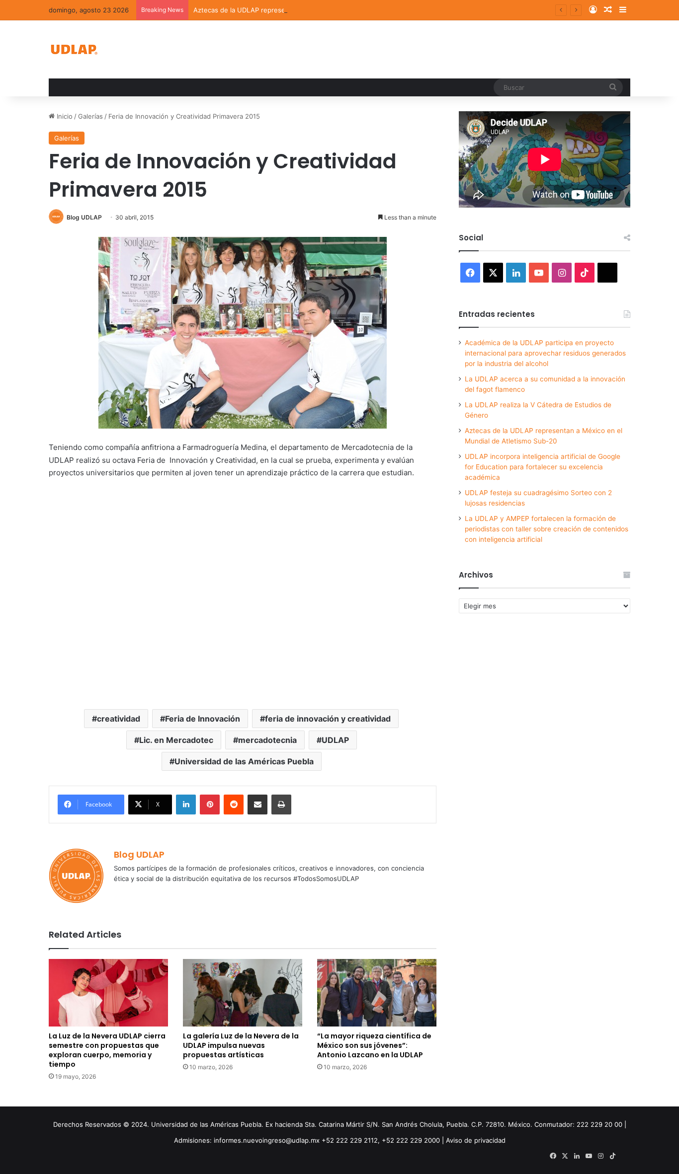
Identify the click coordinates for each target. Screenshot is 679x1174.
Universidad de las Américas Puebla (244, 761)
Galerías (90, 116)
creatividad (118, 719)
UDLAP (335, 740)
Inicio (64, 116)
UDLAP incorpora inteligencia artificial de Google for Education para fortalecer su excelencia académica (542, 466)
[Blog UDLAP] (73, 49)
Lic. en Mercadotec (176, 740)
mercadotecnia (267, 740)
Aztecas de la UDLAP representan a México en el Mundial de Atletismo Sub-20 (316, 10)
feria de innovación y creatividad (328, 719)
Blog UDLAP (84, 217)
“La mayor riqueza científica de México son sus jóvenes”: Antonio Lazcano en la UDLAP (374, 1045)
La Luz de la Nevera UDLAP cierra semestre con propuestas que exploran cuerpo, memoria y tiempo (107, 1050)
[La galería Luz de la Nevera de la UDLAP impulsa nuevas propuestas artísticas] (242, 992)
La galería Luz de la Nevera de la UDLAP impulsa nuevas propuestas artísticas (241, 1045)
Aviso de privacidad (476, 1140)
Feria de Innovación (202, 719)
